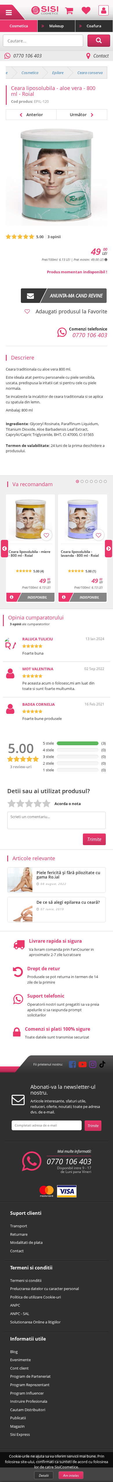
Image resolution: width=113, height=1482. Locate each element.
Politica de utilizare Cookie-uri (35, 1297)
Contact (101, 56)
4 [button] (91, 481)
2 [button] (82, 481)
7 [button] (105, 481)
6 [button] (100, 481)
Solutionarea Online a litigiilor (35, 1322)
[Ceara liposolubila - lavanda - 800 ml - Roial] (82, 546)
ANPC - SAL (19, 1313)
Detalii (44, 1475)
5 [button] (96, 481)
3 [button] (87, 481)
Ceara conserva (90, 72)
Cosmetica (19, 25)
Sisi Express (20, 1434)
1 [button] (77, 481)
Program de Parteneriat (30, 1376)
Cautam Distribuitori (27, 1409)
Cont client (19, 1368)
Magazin (17, 1426)
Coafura (94, 25)
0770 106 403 (69, 1161)
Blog (14, 1351)
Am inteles (71, 1475)
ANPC (15, 1305)
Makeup (56, 25)
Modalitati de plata (26, 1242)
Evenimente (20, 1359)
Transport (18, 1225)
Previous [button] (4, 548)
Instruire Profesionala (28, 1401)
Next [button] (108, 548)
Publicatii (18, 1417)
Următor (79, 114)
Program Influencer (27, 1393)
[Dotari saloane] (44, 9)
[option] (30, 548)
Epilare (57, 72)
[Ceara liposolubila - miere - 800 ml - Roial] (30, 546)
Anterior (34, 114)
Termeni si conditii (25, 1280)
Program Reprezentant (30, 1384)
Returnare (19, 1234)
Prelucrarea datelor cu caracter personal (44, 1288)
